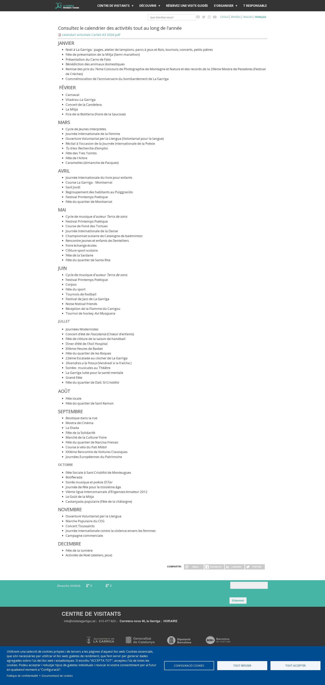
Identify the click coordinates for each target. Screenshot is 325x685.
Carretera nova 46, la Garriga (140, 621)
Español (236, 17)
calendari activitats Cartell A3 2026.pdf (91, 35)
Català (224, 17)
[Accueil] (67, 6)
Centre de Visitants (112, 6)
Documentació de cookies (57, 675)
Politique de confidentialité (22, 675)
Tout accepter (295, 665)
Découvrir (146, 6)
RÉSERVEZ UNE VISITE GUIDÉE (187, 6)
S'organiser (222, 6)
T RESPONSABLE (255, 6)
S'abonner (238, 600)
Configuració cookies (189, 665)
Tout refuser (242, 665)
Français (260, 17)
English (247, 17)
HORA (167, 621)
